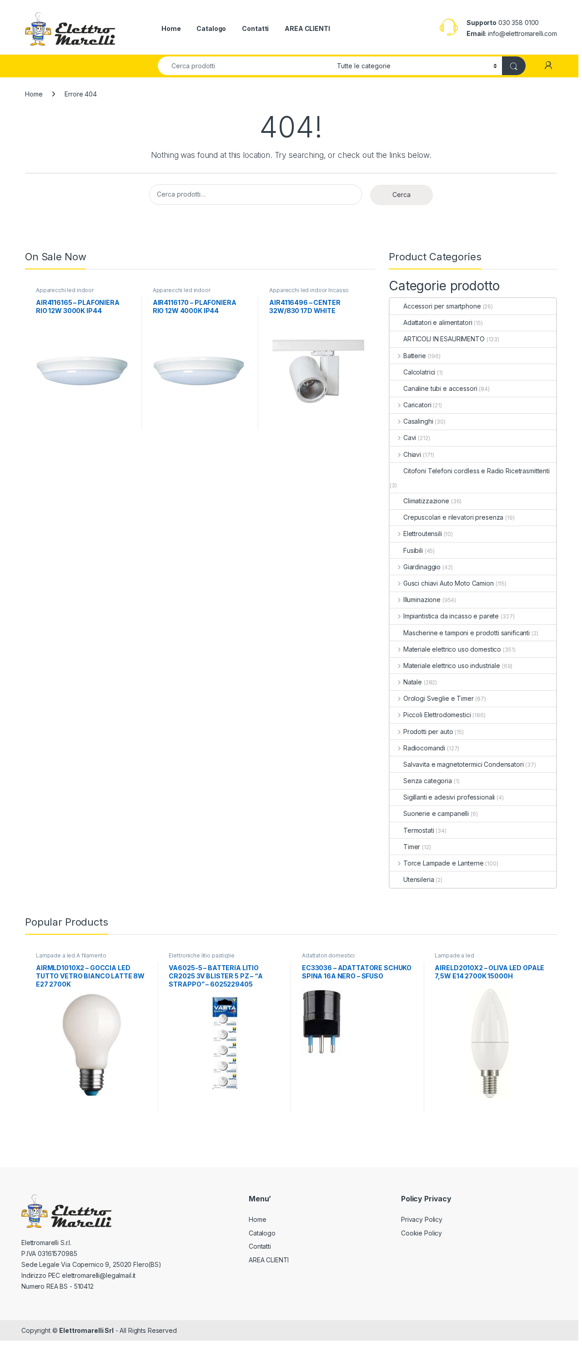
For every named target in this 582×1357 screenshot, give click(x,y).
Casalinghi (418, 421)
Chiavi (412, 454)
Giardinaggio (422, 567)
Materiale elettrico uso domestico (452, 649)
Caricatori (417, 405)
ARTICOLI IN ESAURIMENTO (444, 339)
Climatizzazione (426, 501)
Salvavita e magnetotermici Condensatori (463, 764)
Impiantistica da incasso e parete (451, 616)
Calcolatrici (419, 372)
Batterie (414, 356)
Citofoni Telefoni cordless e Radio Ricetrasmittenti (476, 471)
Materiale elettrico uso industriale (451, 665)
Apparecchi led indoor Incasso (309, 290)
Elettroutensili (422, 533)
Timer (411, 847)
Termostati (418, 830)
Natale (412, 682)
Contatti (255, 28)
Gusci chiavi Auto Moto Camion (448, 583)
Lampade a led (454, 955)
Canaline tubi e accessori (440, 388)
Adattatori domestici (328, 955)
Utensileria (418, 879)
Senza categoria (427, 781)
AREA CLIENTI (307, 28)
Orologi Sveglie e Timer (438, 698)
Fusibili (413, 550)
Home (171, 28)
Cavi (409, 437)
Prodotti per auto (428, 731)
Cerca (401, 194)
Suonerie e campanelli (436, 813)
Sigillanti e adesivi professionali (449, 797)
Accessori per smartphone (442, 306)
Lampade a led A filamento (71, 955)
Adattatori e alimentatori (437, 322)
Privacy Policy (421, 1219)
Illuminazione (422, 599)
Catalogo (211, 28)
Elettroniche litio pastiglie (201, 955)
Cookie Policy (421, 1233)
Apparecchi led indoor (65, 290)
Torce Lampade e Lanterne (443, 863)
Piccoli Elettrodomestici (437, 715)
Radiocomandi (424, 748)
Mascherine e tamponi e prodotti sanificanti (466, 633)
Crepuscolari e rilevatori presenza (453, 517)
